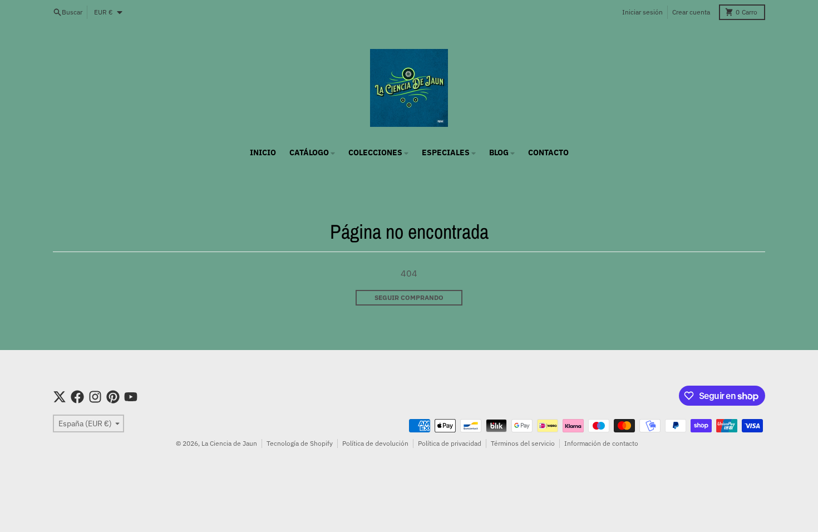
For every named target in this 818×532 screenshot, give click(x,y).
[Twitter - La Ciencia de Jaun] (59, 396)
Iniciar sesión (642, 12)
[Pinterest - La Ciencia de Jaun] (113, 396)
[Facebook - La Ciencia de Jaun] (77, 396)
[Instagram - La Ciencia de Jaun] (95, 396)
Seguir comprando (409, 297)
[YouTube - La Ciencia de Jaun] (130, 396)
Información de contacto (601, 443)
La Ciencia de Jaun (229, 443)
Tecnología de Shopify (300, 443)
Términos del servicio (523, 443)
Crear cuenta (691, 12)
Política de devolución (375, 443)
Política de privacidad (449, 443)
